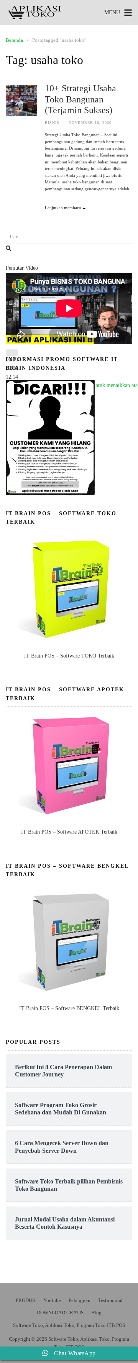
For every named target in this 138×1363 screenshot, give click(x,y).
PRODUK (26, 1300)
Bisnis (52, 122)
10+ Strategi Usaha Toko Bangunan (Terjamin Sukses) (80, 99)
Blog (96, 1312)
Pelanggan (79, 1300)
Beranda (14, 40)
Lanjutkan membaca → (65, 207)
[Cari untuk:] (69, 237)
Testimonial (110, 1300)
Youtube (52, 1300)
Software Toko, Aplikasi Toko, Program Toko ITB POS (69, 1325)
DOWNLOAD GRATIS (60, 1312)
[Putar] (12, 352)
